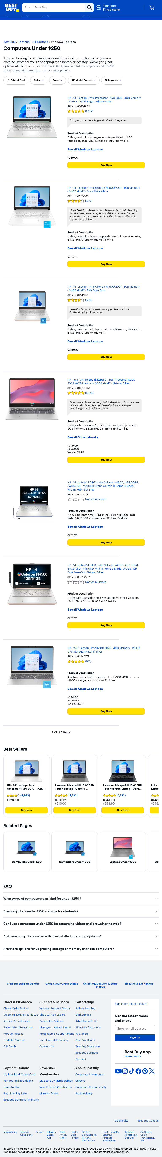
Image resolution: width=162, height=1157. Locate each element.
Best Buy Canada (148, 1120)
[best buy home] (12, 7)
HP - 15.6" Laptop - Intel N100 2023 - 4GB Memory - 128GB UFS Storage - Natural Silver (104, 649)
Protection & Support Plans (56, 1033)
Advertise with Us (86, 1021)
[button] (108, 7)
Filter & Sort (18, 80)
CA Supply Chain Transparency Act (147, 1136)
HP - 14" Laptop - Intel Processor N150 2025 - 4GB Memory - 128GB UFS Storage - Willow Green (104, 99)
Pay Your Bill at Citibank (18, 1080)
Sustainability (83, 1093)
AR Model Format (81, 80)
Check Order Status (15, 1008)
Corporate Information (89, 1074)
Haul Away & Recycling (53, 1040)
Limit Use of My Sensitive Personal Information (111, 1136)
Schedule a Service (51, 1021)
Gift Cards (9, 1046)
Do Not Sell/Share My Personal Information (89, 1136)
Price (56, 80)
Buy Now (106, 165)
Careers (80, 1080)
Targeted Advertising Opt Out (131, 1135)
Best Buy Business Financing (21, 1099)
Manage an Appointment (55, 1027)
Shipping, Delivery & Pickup (20, 1014)
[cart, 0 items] (151, 7)
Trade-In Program (14, 1040)
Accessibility (10, 1132)
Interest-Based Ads (51, 1135)
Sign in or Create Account (131, 1003)
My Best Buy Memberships (56, 1080)
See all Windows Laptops (85, 149)
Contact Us (46, 1046)
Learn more (132, 1056)
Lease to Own (11, 1087)
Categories (111, 80)
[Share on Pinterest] (145, 1071)
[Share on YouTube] (118, 1071)
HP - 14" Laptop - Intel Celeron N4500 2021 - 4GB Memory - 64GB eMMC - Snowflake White (104, 189)
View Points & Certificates (55, 1087)
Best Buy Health (85, 1040)
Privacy (40, 1132)
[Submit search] (89, 7)
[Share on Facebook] (138, 1071)
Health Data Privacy (75, 1135)
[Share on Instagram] (125, 1071)
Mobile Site (121, 1120)
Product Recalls (13, 1033)
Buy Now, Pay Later (15, 1093)
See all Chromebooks (83, 437)
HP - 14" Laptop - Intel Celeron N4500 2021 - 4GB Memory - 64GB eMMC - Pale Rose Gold (104, 288)
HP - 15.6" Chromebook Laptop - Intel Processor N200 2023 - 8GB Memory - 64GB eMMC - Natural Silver (101, 381)
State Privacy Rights (63, 1135)
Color (37, 80)
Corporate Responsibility (91, 1087)
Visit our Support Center (54, 1008)
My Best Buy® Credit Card (19, 1074)
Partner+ (80, 1059)
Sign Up (135, 1037)
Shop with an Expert (52, 1014)
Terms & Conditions (26, 1133)
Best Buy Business (86, 1052)
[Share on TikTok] (131, 1071)
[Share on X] (151, 1071)
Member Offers (48, 1093)
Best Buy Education (87, 1046)
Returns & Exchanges (16, 1021)
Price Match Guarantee (17, 1027)
